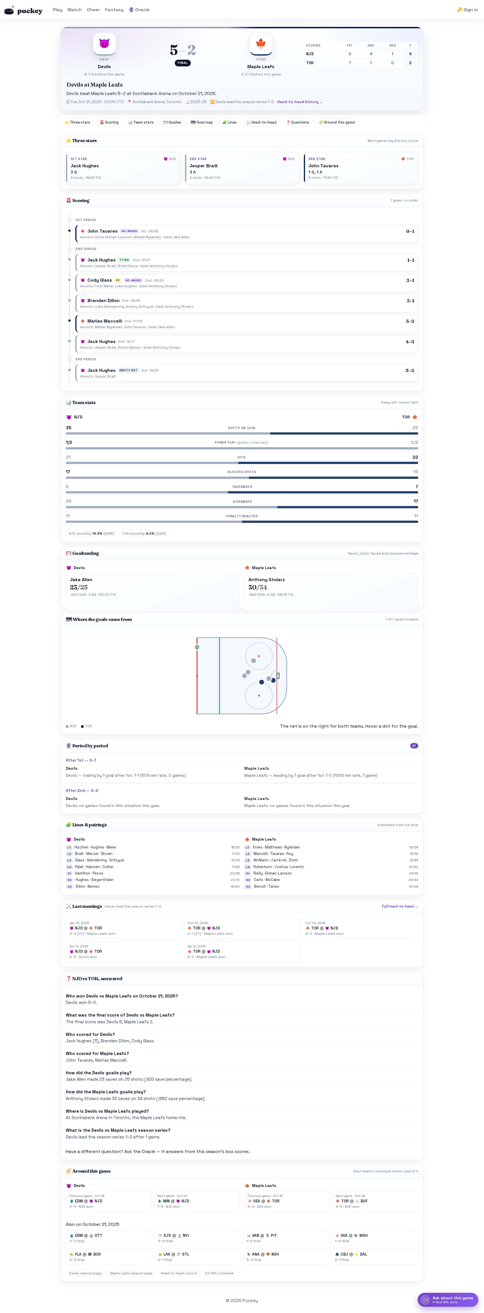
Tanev (273, 886)
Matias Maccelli (104, 321)
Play (57, 10)
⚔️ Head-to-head (261, 122)
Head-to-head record (179, 1273)
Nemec (94, 886)
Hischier (82, 847)
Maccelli (260, 853)
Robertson (262, 866)
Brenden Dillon (103, 300)
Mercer (92, 853)
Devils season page (85, 1273)
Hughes (97, 847)
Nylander (292, 847)
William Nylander (147, 237)
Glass (79, 860)
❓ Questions (297, 122)
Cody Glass (99, 280)
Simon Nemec (129, 347)
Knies (257, 847)
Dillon (80, 886)
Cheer (93, 10)
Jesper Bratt (204, 166)
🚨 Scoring (109, 122)
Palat (79, 866)
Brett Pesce (128, 266)
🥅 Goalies (172, 122)
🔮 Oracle (139, 10)
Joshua (281, 866)
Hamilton (82, 873)
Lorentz (297, 866)
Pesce (98, 873)
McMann (260, 860)
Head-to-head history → (300, 101)
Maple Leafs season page (131, 1273)
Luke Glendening (109, 306)
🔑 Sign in (467, 10)
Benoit (260, 886)
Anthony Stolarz (164, 266)
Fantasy (114, 10)
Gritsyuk (116, 860)
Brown (107, 853)
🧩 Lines (229, 122)
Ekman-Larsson (278, 873)
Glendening (97, 860)
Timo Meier (104, 286)
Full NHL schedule (219, 1273)
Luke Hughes (126, 286)
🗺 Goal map (202, 122)
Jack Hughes (85, 166)
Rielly (258, 873)
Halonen (93, 866)
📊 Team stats (141, 122)
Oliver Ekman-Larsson (113, 237)
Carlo (258, 879)
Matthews (273, 847)
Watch (75, 10)
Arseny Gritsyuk (139, 306)
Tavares (277, 853)
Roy (290, 853)
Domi (293, 860)
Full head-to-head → (400, 906)
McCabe (273, 879)
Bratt (79, 853)
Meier (112, 847)
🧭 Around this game (337, 122)
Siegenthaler (102, 879)
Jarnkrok (279, 860)
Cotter (108, 866)
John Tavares (323, 166)
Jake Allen (181, 237)
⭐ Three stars (77, 122)
